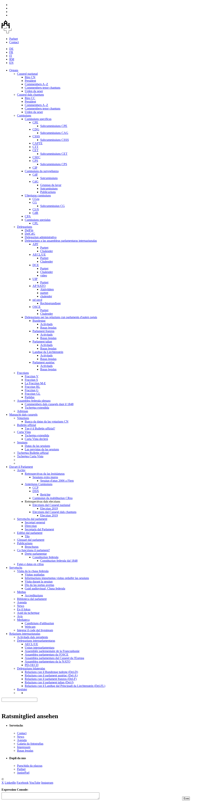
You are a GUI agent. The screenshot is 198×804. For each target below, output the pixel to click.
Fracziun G (31, 390)
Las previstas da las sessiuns (42, 449)
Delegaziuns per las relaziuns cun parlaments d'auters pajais (61, 317)
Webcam (30, 626)
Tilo (27, 536)
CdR (35, 212)
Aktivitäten (47, 289)
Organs (13, 70)
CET (35, 150)
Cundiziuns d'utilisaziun (39, 623)
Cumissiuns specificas (38, 119)
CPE (35, 122)
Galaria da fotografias (30, 743)
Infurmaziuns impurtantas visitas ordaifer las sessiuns (57, 578)
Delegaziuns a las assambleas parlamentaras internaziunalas (61, 240)
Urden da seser (34, 91)
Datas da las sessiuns (37, 446)
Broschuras (31, 546)
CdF (35, 174)
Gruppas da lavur (50, 185)
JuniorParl (23, 772)
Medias (21, 592)
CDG (35, 129)
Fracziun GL (32, 393)
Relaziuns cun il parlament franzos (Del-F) (51, 679)
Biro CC (30, 98)
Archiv (21, 470)
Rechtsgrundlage (50, 303)
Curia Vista (24, 432)
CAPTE (37, 143)
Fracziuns (23, 372)
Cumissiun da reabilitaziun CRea (52, 498)
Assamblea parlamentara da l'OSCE (46, 654)
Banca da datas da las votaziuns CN (46, 421)
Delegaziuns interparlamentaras (36, 640)
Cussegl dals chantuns (30, 94)
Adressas (22, 411)
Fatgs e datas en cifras (30, 564)
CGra (35, 199)
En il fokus (23, 609)
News (20, 605)
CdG (35, 181)
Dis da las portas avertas (39, 585)
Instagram (47, 782)
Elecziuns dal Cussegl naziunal (51, 505)
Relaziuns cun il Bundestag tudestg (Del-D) (51, 672)
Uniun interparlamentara (39, 647)
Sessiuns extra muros (45, 477)
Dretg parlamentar (36, 553)
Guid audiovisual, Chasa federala (45, 588)
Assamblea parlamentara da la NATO (47, 661)
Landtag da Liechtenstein (47, 352)
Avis (20, 616)
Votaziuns (23, 418)
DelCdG (30, 233)
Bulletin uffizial (26, 425)
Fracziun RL (32, 386)
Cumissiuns (24, 115)
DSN (35, 491)
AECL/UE (39, 254)
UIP (35, 279)
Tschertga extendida (37, 407)
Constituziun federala (45, 557)
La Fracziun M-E (35, 383)
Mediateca (23, 619)
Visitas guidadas (34, 574)
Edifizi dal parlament (29, 532)
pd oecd (37, 299)
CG (34, 202)
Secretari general (35, 522)
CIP (34, 167)
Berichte (45, 494)
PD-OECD (31, 665)
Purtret (44, 247)
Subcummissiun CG (52, 206)
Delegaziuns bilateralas (31, 668)
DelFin (29, 230)
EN (11, 62)
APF (35, 244)
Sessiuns (22, 442)
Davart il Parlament (21, 466)
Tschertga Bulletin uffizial (33, 452)
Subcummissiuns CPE (53, 126)
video (43, 275)
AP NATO (39, 286)
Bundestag (38, 320)
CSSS (36, 136)
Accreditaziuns (34, 595)
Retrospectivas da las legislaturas (45, 473)
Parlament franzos (43, 331)
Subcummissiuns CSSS (54, 139)
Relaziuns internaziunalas (24, 633)
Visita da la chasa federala (33, 571)
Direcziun (31, 525)
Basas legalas (48, 327)
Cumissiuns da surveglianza (42, 171)
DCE (35, 265)
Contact (14, 42)
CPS (35, 160)
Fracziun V (31, 376)
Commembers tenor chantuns (42, 87)
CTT (35, 146)
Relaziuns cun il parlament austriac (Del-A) (51, 675)
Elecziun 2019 (49, 508)
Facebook (23, 782)
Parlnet (13, 38)
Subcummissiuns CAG (54, 132)
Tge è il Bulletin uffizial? (40, 428)
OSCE (36, 306)
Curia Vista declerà (36, 439)
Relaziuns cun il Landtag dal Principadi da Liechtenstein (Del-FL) (65, 685)
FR (11, 52)
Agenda (22, 602)
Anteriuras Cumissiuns (38, 484)
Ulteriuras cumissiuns (38, 195)
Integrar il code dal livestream (35, 630)
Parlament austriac (43, 362)
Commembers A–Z (36, 84)
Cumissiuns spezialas (37, 219)
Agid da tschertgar (28, 612)
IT (10, 55)
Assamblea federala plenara (33, 400)
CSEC (36, 157)
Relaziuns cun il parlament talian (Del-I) (49, 682)
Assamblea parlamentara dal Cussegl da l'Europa (54, 658)
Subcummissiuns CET (53, 153)
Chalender (46, 251)
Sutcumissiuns (49, 178)
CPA (28, 216)
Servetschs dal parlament (32, 519)
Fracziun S (31, 379)
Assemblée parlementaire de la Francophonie (52, 651)
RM (11, 59)
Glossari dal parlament (30, 539)
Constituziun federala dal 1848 (59, 560)
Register (22, 689)
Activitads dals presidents (32, 637)
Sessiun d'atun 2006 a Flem (57, 480)
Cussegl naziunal (27, 73)
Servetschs (15, 567)
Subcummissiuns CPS (53, 164)
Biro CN (30, 77)
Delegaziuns (24, 226)
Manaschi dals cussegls (23, 414)
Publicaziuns (48, 192)
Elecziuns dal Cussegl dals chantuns (54, 512)
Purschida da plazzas (29, 765)
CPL (35, 223)
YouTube (34, 782)
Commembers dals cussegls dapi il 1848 (49, 404)
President (30, 80)
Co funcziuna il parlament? (33, 550)
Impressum (23, 747)
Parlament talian (42, 341)
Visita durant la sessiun (39, 581)
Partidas (29, 397)
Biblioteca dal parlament (32, 599)
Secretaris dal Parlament (39, 529)
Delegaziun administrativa (40, 237)
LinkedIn (10, 782)
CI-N (35, 209)
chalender (46, 296)
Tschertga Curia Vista (30, 456)
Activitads (46, 324)
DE (11, 48)
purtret (44, 292)
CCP (35, 487)
